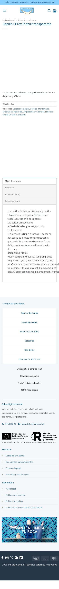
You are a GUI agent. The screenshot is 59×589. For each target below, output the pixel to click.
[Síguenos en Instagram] (7, 558)
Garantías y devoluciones (17, 474)
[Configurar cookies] (5, 583)
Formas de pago (13, 468)
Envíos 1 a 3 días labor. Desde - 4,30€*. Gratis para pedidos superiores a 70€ (29, 2)
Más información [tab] (13, 181)
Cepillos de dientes (21, 109)
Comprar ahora (15, 149)
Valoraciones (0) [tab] (12, 194)
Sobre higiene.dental (15, 455)
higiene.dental (8, 20)
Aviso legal (11, 489)
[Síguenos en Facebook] (2, 558)
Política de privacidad (15, 495)
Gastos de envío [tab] (12, 201)
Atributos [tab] (9, 188)
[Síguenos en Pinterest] (16, 558)
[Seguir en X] (11, 558)
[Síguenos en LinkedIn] (21, 558)
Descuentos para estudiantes (19, 462)
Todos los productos (27, 20)
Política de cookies (14, 501)
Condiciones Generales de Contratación (24, 507)
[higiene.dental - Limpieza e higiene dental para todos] (27, 10)
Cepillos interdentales (39, 109)
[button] (4, 10)
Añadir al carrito (30, 141)
